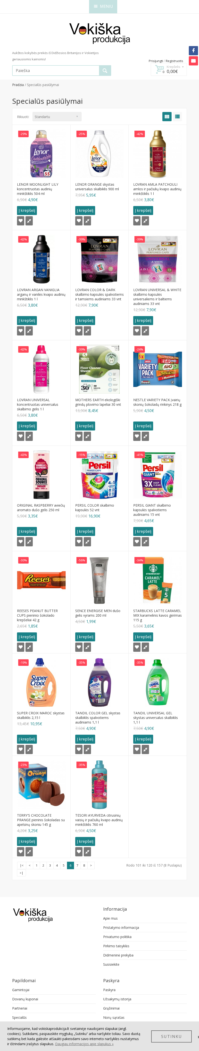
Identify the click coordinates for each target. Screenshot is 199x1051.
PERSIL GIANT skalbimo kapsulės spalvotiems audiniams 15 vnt (152, 510)
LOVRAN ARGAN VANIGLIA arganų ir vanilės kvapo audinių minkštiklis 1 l (41, 294)
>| (21, 873)
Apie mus (110, 918)
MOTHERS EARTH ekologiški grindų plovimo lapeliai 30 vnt (98, 402)
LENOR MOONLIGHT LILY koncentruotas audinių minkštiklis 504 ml (37, 189)
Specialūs (19, 1017)
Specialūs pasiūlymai (43, 84)
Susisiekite (111, 964)
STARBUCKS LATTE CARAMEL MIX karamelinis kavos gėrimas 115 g (157, 615)
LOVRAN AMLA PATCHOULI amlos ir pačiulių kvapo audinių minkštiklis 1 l (157, 189)
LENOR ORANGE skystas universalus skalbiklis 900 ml (97, 186)
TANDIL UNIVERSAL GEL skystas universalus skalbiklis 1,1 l (155, 718)
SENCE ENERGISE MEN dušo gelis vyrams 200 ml (97, 613)
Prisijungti (156, 61)
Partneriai (19, 1008)
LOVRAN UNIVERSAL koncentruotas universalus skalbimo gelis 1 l (37, 404)
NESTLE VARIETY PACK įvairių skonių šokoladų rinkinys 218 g (157, 402)
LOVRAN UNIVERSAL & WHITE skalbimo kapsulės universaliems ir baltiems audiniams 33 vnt (157, 296)
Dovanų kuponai (25, 999)
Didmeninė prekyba (118, 955)
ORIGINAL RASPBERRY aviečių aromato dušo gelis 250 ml (41, 507)
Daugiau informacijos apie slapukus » (84, 1044)
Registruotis (174, 61)
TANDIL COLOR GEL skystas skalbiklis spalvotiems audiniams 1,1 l (97, 718)
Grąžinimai (111, 1008)
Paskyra (109, 989)
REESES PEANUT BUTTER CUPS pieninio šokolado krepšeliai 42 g (37, 615)
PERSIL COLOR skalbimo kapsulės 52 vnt (94, 507)
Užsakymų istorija (117, 999)
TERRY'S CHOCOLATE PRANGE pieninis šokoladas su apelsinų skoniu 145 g (41, 820)
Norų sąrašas (113, 1017)
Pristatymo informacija (121, 927)
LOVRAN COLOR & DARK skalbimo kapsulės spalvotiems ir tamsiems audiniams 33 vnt (99, 294)
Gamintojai (20, 989)
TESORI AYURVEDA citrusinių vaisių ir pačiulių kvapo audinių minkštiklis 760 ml (99, 820)
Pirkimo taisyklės (116, 946)
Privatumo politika (117, 936)
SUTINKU (171, 1036)
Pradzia (18, 84)
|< (22, 865)
